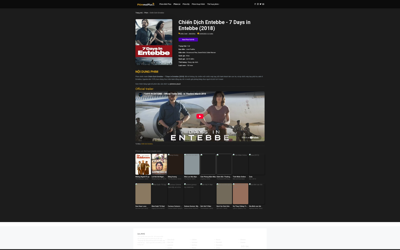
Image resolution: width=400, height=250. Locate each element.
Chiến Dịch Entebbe (147, 144)
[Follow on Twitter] (260, 4)
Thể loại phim (213, 4)
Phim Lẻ (177, 4)
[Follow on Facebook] (255, 4)
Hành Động (192, 33)
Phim (146, 13)
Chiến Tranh (184, 33)
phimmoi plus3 (175, 84)
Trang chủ (139, 13)
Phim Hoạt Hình (198, 4)
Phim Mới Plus (165, 4)
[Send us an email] (263, 4)
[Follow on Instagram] (258, 4)
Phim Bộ (186, 4)
